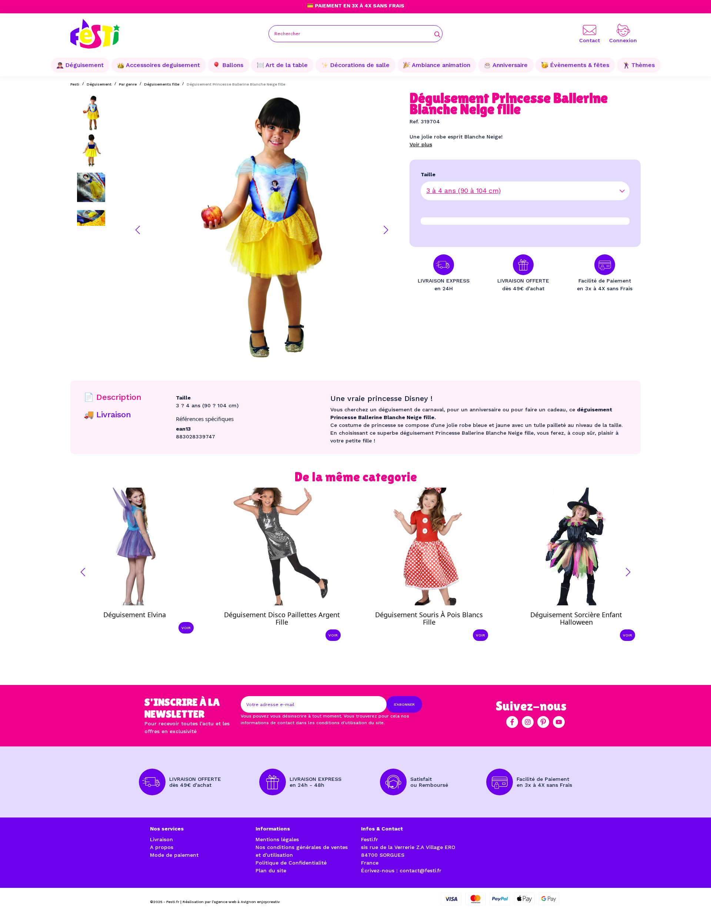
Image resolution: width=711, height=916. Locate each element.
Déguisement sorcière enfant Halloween (576, 618)
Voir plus (421, 144)
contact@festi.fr (420, 870)
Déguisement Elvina (134, 614)
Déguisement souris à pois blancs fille (429, 618)
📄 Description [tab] (112, 397)
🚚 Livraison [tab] (107, 414)
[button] (138, 230)
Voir (186, 628)
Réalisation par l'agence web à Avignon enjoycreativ (231, 902)
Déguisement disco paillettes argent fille (282, 618)
